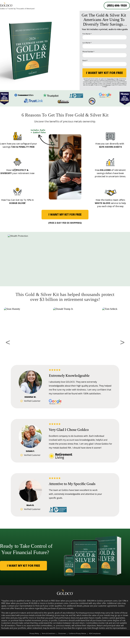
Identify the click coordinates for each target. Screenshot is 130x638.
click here (108, 85)
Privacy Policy (110, 79)
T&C (117, 79)
